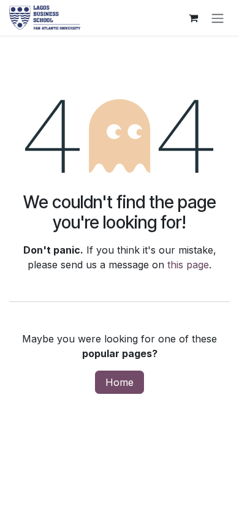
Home (119, 382)
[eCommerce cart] (193, 18)
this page (188, 264)
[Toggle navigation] (217, 18)
